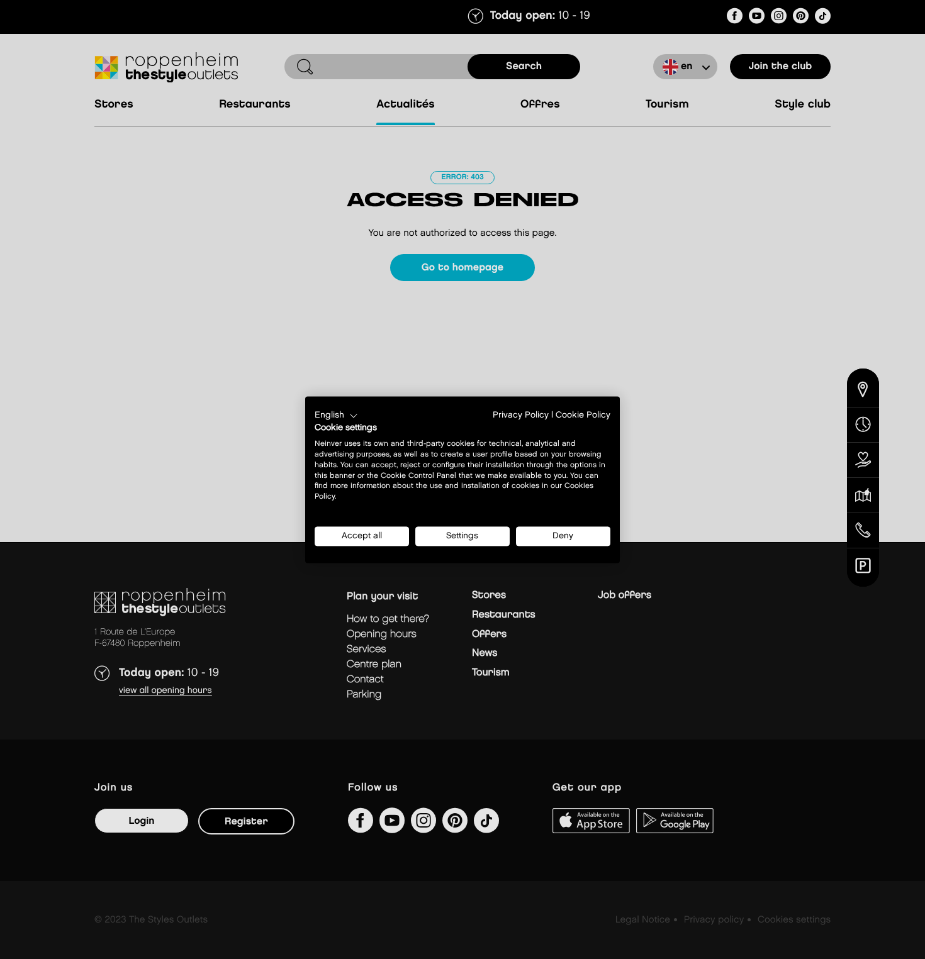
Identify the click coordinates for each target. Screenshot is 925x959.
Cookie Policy (583, 415)
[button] (336, 415)
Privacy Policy (521, 415)
